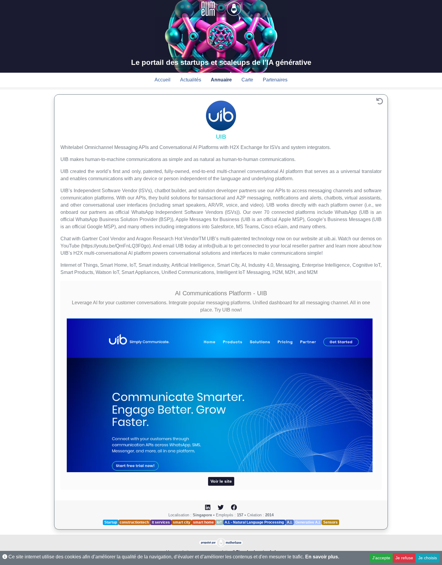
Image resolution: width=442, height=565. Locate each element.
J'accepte (381, 557)
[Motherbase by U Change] (234, 8)
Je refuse (404, 557)
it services (161, 522)
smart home (203, 522)
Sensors (330, 522)
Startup (110, 522)
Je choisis (427, 557)
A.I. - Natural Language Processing (254, 522)
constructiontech (134, 522)
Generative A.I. (308, 522)
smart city (181, 522)
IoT (219, 522)
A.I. (289, 522)
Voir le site (221, 481)
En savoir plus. (322, 556)
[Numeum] (209, 8)
